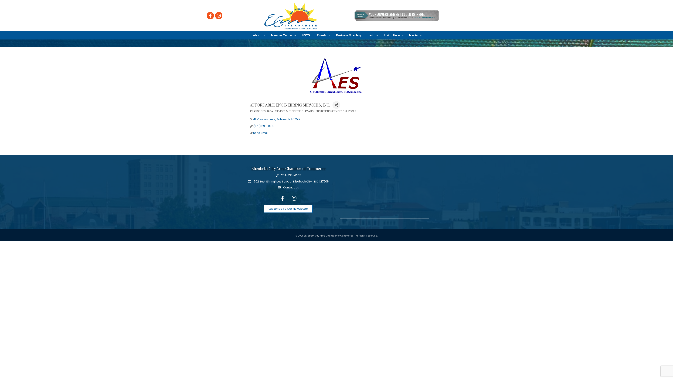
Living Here (392, 35)
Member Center (281, 35)
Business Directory (349, 35)
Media (413, 35)
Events (322, 35)
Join (371, 35)
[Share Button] (336, 105)
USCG (306, 35)
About (257, 35)
